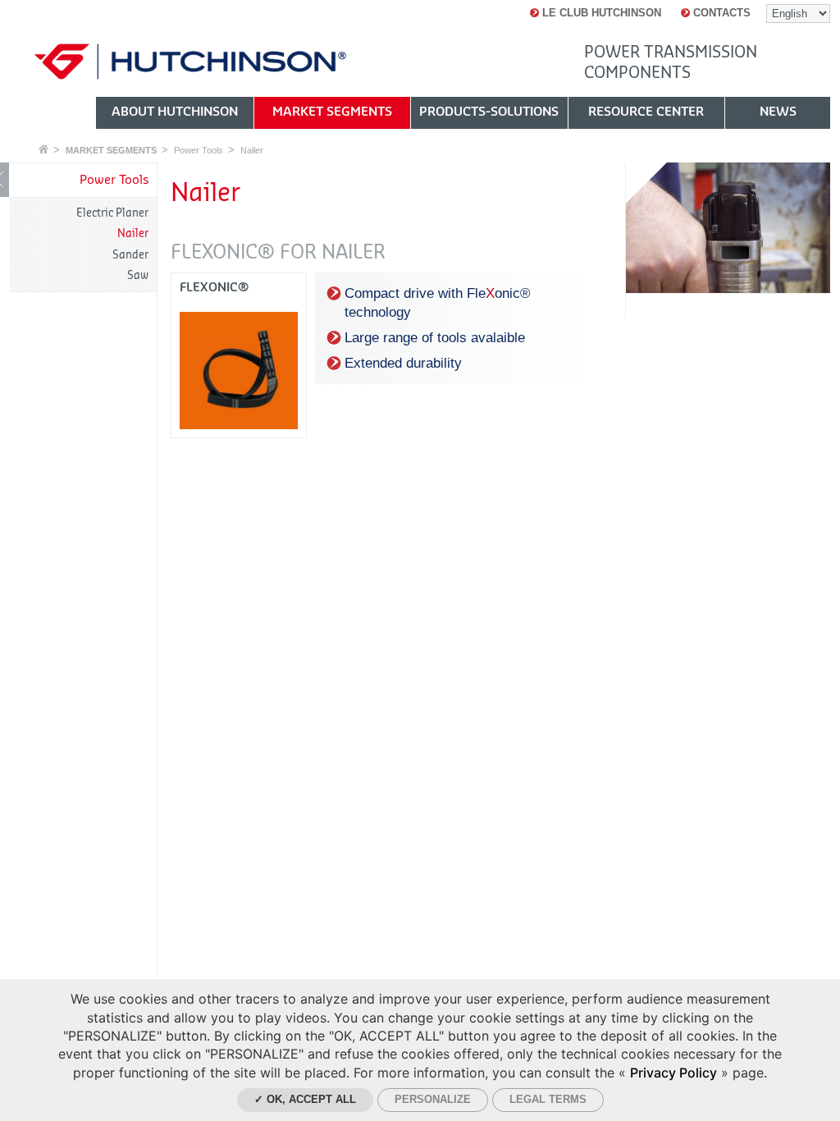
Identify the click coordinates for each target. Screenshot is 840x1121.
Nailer (251, 150)
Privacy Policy (673, 1072)
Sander (130, 254)
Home (43, 148)
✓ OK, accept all (305, 1099)
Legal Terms (548, 1099)
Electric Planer (112, 213)
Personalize (433, 1099)
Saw (137, 275)
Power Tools (198, 150)
